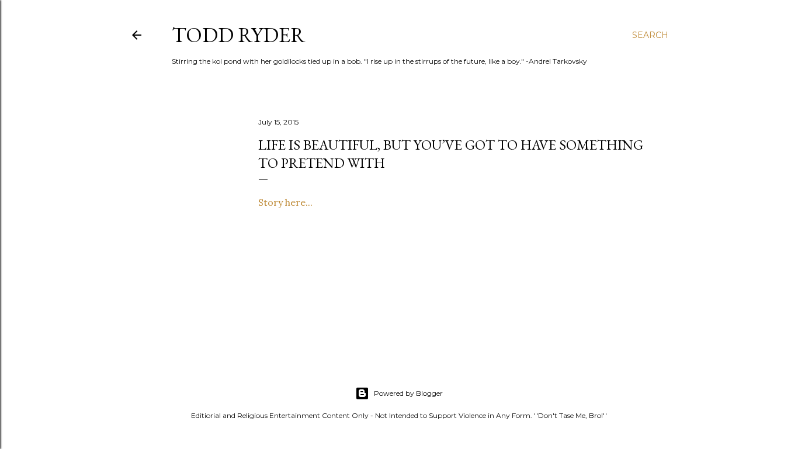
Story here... (285, 202)
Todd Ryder (239, 35)
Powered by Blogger (408, 393)
